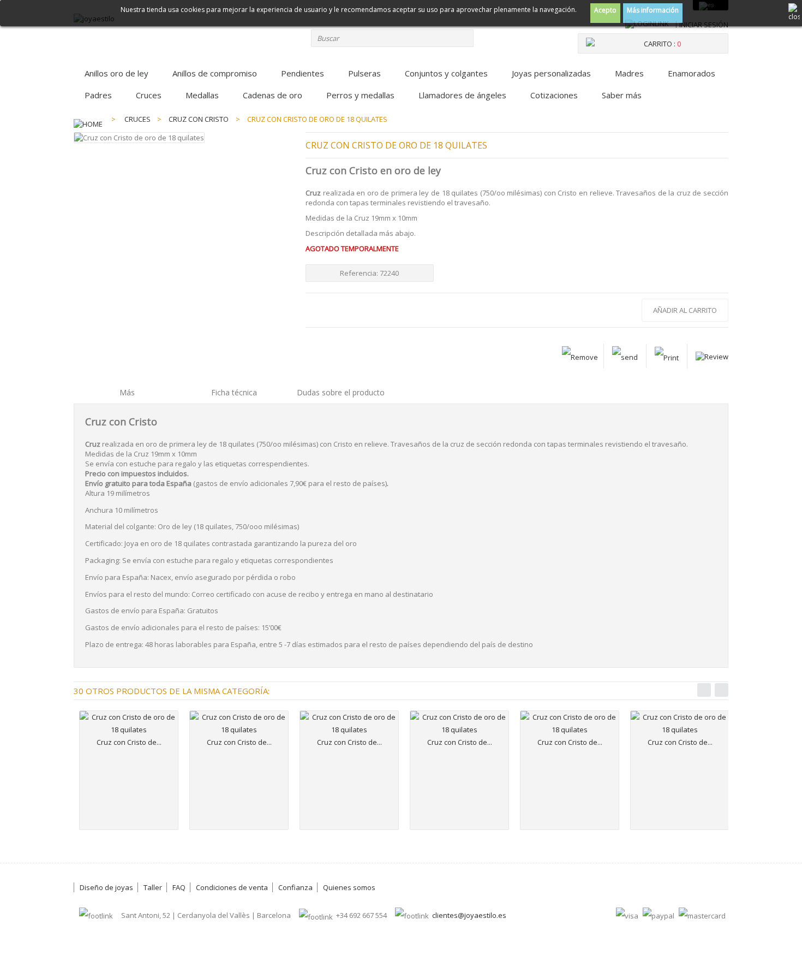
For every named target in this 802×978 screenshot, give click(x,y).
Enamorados (691, 73)
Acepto (605, 10)
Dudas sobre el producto (341, 392)
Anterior (704, 690)
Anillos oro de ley (116, 73)
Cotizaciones (554, 95)
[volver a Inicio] (88, 119)
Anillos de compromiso (214, 73)
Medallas (202, 95)
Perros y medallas (360, 95)
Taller (152, 887)
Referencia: (360, 273)
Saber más (622, 95)
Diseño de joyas (106, 887)
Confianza (295, 887)
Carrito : (662, 44)
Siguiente (721, 690)
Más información (653, 10)
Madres (629, 73)
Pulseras (364, 73)
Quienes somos (349, 887)
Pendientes (302, 73)
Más (127, 392)
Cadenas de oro (272, 95)
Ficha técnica (234, 392)
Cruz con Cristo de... (129, 742)
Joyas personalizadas (551, 73)
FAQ (178, 887)
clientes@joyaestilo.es (469, 915)
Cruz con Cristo (199, 119)
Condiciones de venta (232, 887)
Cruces (148, 95)
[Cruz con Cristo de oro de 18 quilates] (129, 723)
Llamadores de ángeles (462, 95)
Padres (98, 95)
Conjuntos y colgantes (446, 73)
